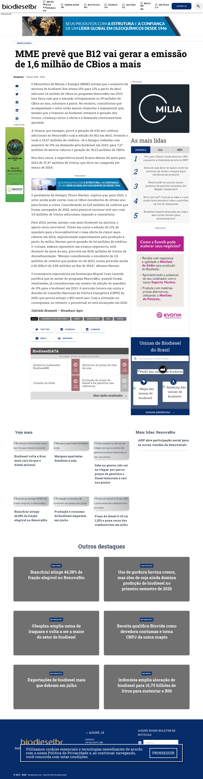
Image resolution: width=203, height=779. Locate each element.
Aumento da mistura (54, 318)
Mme (77, 318)
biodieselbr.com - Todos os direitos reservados (47, 775)
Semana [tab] (140, 149)
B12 (108, 318)
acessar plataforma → (160, 412)
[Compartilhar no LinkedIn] (17, 110)
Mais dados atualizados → (110, 395)
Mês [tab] (180, 149)
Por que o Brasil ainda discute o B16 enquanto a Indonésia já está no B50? (165, 158)
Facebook (70, 329)
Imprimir (67, 338)
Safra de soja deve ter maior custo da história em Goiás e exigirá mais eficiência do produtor (166, 171)
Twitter (44, 329)
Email (43, 338)
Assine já (181, 6)
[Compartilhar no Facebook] (17, 102)
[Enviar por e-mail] (17, 85)
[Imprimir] (17, 118)
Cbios (120, 318)
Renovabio (93, 318)
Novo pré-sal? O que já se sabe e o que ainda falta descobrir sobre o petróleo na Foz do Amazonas (165, 200)
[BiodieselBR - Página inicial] (19, 6)
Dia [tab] (160, 149)
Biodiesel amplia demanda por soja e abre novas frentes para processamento (166, 215)
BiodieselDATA (46, 351)
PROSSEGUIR (163, 753)
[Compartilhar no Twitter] (17, 94)
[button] (92, 6)
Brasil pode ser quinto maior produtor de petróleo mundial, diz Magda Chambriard (165, 186)
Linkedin (95, 329)
